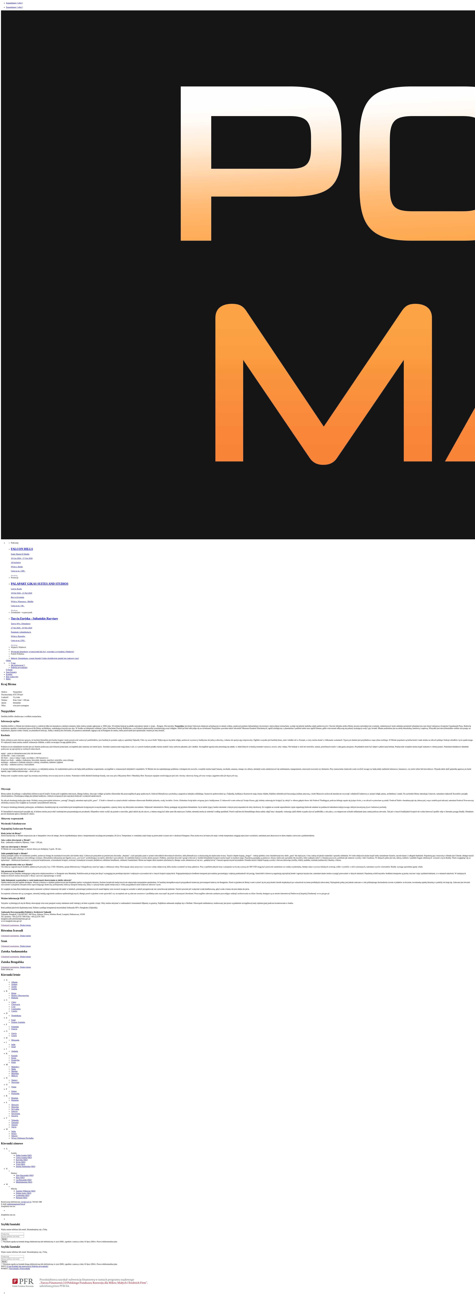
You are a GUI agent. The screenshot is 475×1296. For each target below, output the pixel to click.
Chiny (13, 1002)
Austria (14, 989)
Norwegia (15, 1082)
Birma (13, 993)
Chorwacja (15, 1004)
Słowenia (15, 1107)
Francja (14, 1029)
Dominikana (16, 1016)
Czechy (14, 1011)
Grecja (14, 1033)
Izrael (13, 1047)
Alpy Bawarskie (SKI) (25, 1175)
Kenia (13, 1058)
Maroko (14, 1071)
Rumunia (15, 1100)
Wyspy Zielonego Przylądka (22, 1138)
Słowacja (15, 1105)
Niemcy (14, 1080)
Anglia (14, 987)
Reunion (14, 1098)
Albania (14, 982)
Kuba (13, 1062)
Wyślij (4, 1239)
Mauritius (15, 1073)
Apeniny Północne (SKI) (25, 1191)
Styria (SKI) (20, 1162)
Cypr (13, 1007)
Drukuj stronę (25, 925)
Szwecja (14, 1116)
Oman (13, 1087)
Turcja (13, 1127)
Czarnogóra (16, 1009)
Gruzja (14, 1036)
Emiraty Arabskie (18, 1022)
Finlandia (15, 1027)
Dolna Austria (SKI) (24, 1155)
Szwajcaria (15, 1114)
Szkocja (14, 1111)
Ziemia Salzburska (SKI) (25, 1166)
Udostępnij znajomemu (10, 925)
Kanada (14, 1056)
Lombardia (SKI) (22, 1195)
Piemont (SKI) (21, 1198)
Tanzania (14, 1122)
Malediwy (15, 1067)
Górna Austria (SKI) (24, 1157)
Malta (13, 1069)
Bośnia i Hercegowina (20, 995)
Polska (14, 1091)
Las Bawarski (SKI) (24, 1180)
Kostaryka (15, 1060)
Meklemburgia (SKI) (24, 1182)
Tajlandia (15, 1120)
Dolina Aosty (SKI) (23, 1193)
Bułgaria (14, 998)
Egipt (13, 1020)
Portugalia (15, 1094)
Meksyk (14, 1076)
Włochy (14, 1136)
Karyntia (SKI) (22, 1160)
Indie (13, 1044)
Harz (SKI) (20, 1178)
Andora (14, 984)
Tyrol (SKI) (20, 1164)
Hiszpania (15, 1040)
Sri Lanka (15, 1109)
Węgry (14, 1134)
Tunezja (14, 1125)
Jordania (14, 1051)
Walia (13, 1131)
